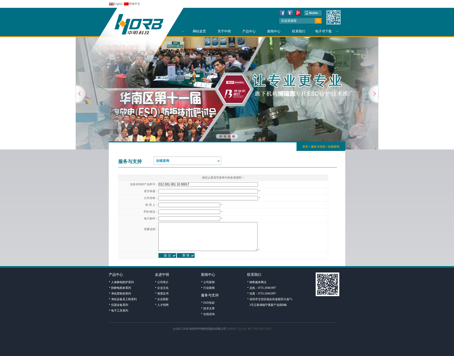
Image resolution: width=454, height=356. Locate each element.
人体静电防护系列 (122, 282)
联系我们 (298, 31)
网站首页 (199, 31)
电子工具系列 (119, 310)
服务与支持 (318, 146)
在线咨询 (333, 146)
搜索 (318, 21)
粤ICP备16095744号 (259, 328)
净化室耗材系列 (121, 293)
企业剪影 (163, 299)
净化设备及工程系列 (124, 299)
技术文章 (209, 308)
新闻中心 (273, 31)
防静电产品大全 (237, 328)
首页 (305, 146)
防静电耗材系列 (121, 288)
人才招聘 (163, 305)
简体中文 (134, 3)
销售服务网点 (257, 282)
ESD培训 (208, 302)
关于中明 (224, 31)
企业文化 (163, 288)
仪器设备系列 (119, 305)
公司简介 (163, 282)
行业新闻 (209, 288)
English (118, 3)
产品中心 (249, 31)
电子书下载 (323, 31)
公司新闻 (209, 282)
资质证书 (163, 293)
